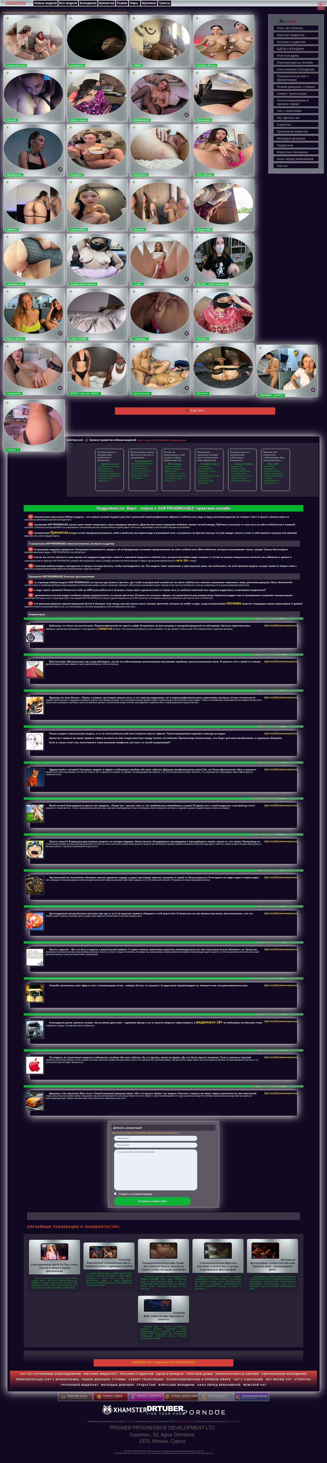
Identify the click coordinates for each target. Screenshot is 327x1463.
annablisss (77, 65)
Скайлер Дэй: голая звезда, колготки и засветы (164, 1316)
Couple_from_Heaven (83, 284)
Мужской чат (254, 1384)
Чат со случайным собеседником (50, 1373)
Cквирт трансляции (292, 93)
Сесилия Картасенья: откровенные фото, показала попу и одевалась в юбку (109, 1263)
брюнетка (59, 532)
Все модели (68, 3)
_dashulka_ (140, 338)
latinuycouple (142, 393)
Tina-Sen (202, 338)
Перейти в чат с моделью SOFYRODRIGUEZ (163, 1362)
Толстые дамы (288, 55)
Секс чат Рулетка (290, 28)
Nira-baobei (203, 120)
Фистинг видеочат (291, 35)
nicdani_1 (13, 449)
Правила (130, 1421)
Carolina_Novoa (206, 65)
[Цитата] (269, 625)
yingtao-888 (204, 229)
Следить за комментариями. (136, 1194)
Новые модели (45, 3)
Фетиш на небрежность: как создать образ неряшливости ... (174, 456)
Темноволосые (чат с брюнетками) (293, 78)
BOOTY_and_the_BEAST (85, 393)
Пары (134, 3)
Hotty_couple (78, 120)
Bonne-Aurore (15, 338)
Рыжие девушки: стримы (296, 86)
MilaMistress (14, 174)
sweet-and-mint (16, 65)
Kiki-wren (202, 393)
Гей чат (282, 166)
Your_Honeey (204, 174)
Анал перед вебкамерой (295, 159)
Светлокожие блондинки (296, 69)
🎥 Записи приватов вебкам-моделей (110, 439)
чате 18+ (182, 560)
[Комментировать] (286, 625)
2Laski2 (11, 120)
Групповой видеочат (292, 131)
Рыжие (122, 3)
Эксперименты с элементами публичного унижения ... (107, 456)
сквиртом (105, 628)
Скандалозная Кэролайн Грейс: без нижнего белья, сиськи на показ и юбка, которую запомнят (163, 1266)
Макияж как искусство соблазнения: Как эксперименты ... (273, 456)
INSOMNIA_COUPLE (271, 395)
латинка (233, 603)
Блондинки (88, 3)
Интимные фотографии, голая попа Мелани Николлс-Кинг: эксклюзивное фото (272, 1264)
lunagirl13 (76, 174)
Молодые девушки (291, 138)
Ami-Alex (139, 229)
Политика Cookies (184, 1421)
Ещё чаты (196, 410)
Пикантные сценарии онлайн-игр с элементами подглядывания (208, 456)
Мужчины (149, 3)
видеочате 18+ (209, 1022)
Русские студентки (291, 42)
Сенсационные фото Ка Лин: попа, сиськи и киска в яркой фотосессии (54, 1268)
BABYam (12, 229)
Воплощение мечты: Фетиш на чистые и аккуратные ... (142, 455)
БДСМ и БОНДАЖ (290, 48)
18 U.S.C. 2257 (233, 1421)
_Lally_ (138, 284)
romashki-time (15, 284)
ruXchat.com (75, 439)
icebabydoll (14, 393)
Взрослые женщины (292, 152)
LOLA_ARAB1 (79, 338)
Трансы (164, 3)
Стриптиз (284, 124)
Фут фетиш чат (288, 118)
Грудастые (285, 145)
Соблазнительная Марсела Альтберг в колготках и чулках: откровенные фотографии (218, 1266)
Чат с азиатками (289, 111)
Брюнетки (106, 3)
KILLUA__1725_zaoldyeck (212, 284)
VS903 (137, 65)
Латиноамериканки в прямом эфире (293, 102)
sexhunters (140, 174)
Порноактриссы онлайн (295, 62)
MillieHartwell (141, 120)
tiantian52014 (78, 229)
